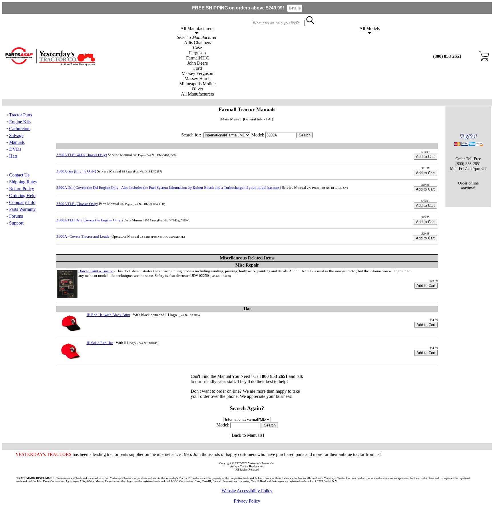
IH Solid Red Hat (100, 343)
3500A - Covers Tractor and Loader (83, 236)
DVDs (15, 149)
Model (222, 424)
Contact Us (19, 174)
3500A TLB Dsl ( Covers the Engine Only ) (89, 220)
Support (16, 223)
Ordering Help (22, 195)
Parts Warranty (22, 209)
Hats (13, 156)
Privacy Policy (247, 501)
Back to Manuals (247, 435)
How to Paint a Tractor (95, 271)
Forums (16, 216)
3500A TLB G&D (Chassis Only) (81, 155)
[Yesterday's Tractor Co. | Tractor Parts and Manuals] (49, 64)
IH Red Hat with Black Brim (108, 315)
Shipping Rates (23, 181)
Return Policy (21, 188)
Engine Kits (20, 121)
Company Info (22, 202)
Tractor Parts (20, 114)
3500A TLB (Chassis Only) (77, 204)
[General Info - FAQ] (258, 119)
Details (295, 8)
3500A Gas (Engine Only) (76, 171)
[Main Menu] (230, 119)
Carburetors (19, 128)
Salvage (16, 135)
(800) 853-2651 (447, 56)
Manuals (17, 142)
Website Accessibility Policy (247, 490)
